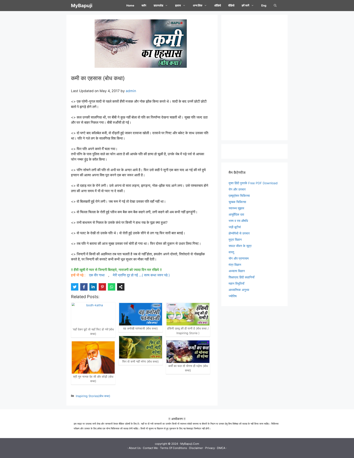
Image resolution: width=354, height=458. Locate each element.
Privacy (210, 448)
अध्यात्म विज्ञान (237, 271)
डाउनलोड (158, 5)
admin (131, 91)
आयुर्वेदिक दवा (236, 214)
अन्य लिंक (197, 5)
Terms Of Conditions (173, 448)
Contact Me (150, 448)
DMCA (221, 448)
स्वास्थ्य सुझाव (236, 208)
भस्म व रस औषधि (238, 221)
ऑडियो (217, 5)
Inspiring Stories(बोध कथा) (93, 396)
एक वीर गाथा (97, 275)
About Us (135, 448)
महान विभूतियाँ (236, 283)
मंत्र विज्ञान (235, 265)
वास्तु (231, 252)
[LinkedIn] (93, 287)
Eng (263, 5)
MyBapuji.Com (189, 443)
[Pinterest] (102, 287)
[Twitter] (74, 287)
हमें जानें (245, 5)
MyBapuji (81, 5)
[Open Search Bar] (275, 5)
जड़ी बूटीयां (235, 227)
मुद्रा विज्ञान (235, 239)
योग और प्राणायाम (239, 258)
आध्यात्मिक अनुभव (239, 290)
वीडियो (231, 5)
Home (130, 5)
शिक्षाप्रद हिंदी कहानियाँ (241, 277)
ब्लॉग (144, 5)
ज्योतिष (233, 296)
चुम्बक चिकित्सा (237, 202)
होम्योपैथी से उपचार (239, 233)
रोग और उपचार (237, 189)
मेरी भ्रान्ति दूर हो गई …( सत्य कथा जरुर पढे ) (141, 275)
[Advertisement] (254, 77)
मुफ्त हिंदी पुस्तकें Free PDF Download (253, 183)
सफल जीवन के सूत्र (240, 246)
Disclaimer (196, 448)
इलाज (178, 5)
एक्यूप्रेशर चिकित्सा (239, 196)
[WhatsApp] (111, 287)
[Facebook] (84, 287)
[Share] (120, 287)
